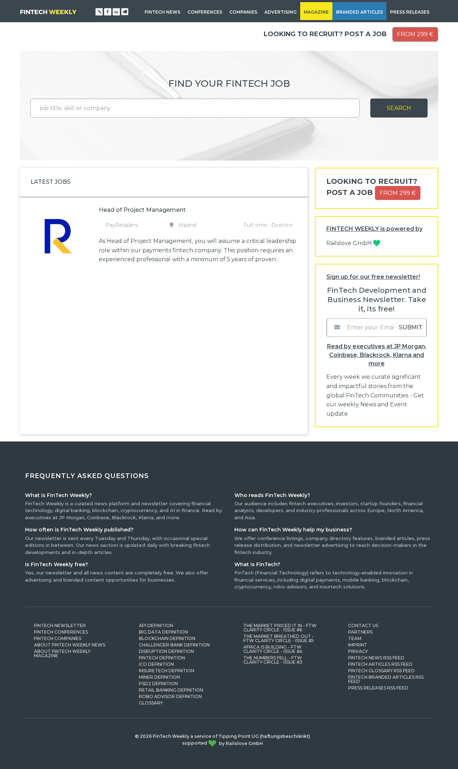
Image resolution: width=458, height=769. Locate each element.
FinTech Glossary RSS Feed (381, 670)
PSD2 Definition (158, 683)
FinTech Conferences (61, 632)
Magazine (316, 12)
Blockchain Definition (167, 638)
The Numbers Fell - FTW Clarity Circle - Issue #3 (272, 660)
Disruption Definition (166, 651)
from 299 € (415, 34)
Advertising (280, 12)
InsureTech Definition (166, 670)
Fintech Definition (162, 657)
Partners (360, 632)
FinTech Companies (57, 638)
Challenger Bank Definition (174, 645)
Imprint (357, 645)
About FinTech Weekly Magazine (62, 653)
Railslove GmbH (349, 243)
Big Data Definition (163, 632)
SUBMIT (411, 327)
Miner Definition (159, 677)
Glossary (151, 703)
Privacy (358, 651)
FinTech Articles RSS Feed (380, 664)
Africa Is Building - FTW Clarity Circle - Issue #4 (272, 649)
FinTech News (162, 12)
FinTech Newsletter (60, 625)
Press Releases (409, 12)
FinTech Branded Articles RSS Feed (386, 679)
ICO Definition (156, 664)
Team (354, 638)
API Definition (156, 625)
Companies (243, 12)
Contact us (363, 625)
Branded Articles (359, 12)
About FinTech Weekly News (69, 645)
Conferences (204, 12)
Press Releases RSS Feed (378, 688)
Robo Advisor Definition (170, 696)
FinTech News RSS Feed (376, 657)
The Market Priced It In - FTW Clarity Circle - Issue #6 (280, 627)
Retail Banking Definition (171, 690)
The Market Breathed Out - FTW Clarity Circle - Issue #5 (278, 638)
